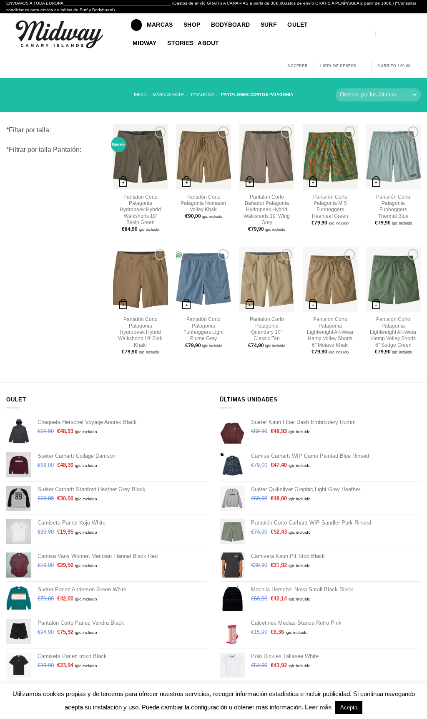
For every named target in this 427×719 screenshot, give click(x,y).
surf (269, 24)
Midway (145, 43)
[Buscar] (136, 24)
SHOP (191, 24)
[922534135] (397, 34)
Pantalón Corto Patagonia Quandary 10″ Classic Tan (267, 328)
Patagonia (203, 94)
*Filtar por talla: (28, 130)
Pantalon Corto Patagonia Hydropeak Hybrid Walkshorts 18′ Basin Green (140, 209)
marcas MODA (169, 94)
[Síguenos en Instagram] (416, 34)
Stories (180, 43)
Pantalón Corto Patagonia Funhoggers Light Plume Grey (203, 328)
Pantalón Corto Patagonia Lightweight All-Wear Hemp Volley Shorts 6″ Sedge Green (393, 332)
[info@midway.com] (368, 34)
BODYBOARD (230, 24)
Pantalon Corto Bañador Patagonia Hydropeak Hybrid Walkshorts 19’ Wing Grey (267, 209)
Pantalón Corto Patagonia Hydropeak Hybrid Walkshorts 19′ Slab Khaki (140, 332)
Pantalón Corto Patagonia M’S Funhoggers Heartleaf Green (330, 206)
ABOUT (208, 43)
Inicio (140, 94)
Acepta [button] (348, 707)
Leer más (318, 707)
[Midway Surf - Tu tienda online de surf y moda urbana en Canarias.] (62, 34)
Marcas (160, 24)
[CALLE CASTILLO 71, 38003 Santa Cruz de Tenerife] (354, 34)
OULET (297, 24)
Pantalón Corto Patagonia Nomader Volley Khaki (203, 203)
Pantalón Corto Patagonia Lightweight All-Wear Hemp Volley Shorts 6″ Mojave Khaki (330, 332)
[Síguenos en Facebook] (407, 34)
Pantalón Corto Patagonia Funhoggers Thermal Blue (393, 206)
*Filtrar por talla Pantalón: (43, 149)
